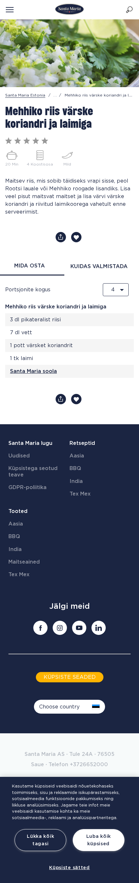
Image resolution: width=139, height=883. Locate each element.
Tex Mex (80, 494)
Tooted (17, 511)
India (76, 481)
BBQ (75, 468)
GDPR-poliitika (27, 487)
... (55, 95)
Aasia (77, 455)
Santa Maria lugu (30, 443)
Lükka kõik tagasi (40, 840)
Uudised (19, 455)
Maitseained (24, 562)
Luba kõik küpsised (98, 840)
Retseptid (82, 443)
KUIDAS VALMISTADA (99, 266)
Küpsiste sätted (69, 867)
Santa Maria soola (33, 371)
